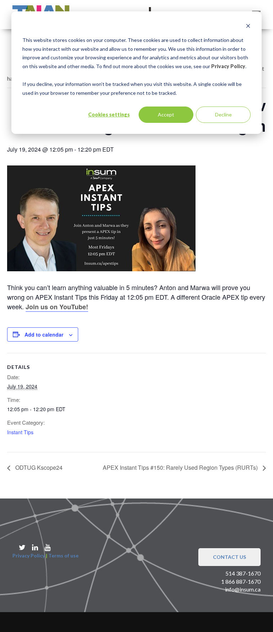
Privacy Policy (228, 66)
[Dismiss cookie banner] (248, 26)
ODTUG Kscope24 (38, 467)
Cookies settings (109, 114)
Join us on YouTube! (57, 306)
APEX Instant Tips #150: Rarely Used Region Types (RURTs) (181, 467)
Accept (166, 114)
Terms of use (63, 555)
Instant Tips (20, 432)
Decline (223, 114)
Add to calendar (44, 334)
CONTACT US (229, 557)
